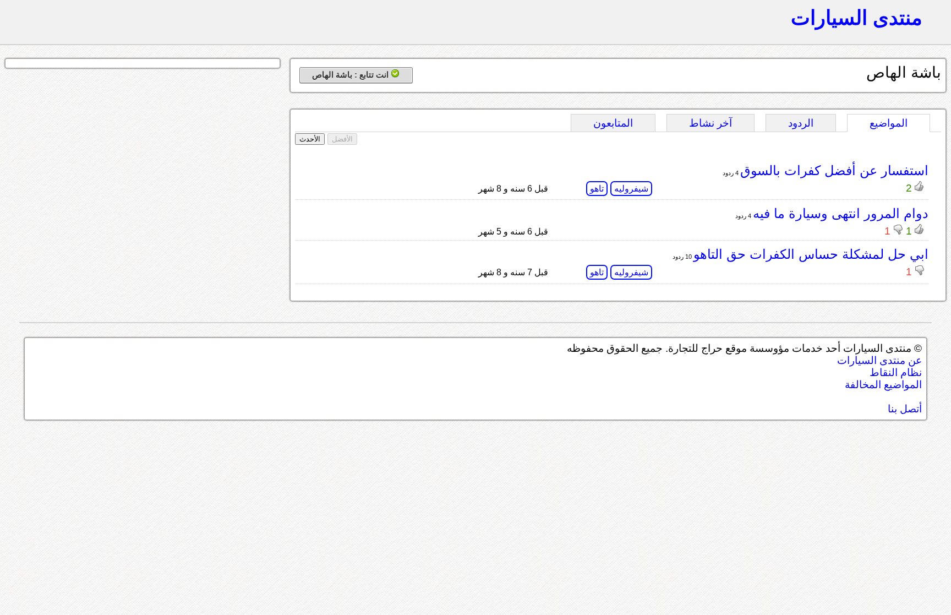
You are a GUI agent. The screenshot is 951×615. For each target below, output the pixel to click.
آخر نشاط (710, 123)
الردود (800, 123)
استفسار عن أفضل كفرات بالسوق (834, 170)
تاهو (597, 188)
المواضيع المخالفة (883, 384)
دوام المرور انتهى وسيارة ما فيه (840, 213)
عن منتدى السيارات (879, 360)
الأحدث (309, 139)
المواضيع (889, 123)
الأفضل (342, 139)
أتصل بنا (905, 409)
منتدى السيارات (856, 17)
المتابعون (613, 123)
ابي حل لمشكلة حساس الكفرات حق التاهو (810, 254)
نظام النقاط (896, 372)
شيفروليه (631, 188)
